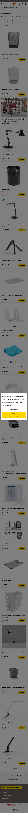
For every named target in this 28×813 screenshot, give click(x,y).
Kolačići (9, 405)
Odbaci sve (14, 413)
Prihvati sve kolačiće (14, 417)
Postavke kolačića (14, 409)
